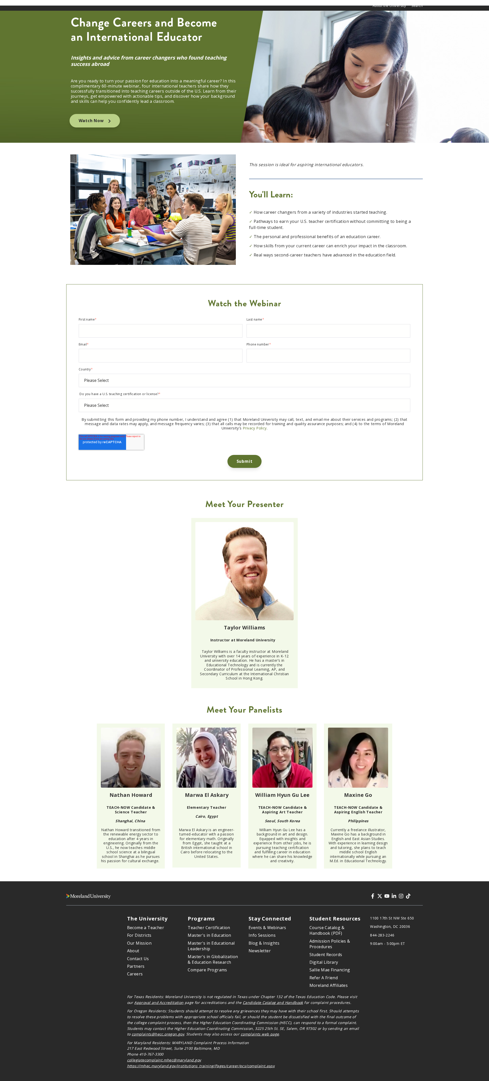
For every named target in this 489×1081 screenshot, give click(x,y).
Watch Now (92, 120)
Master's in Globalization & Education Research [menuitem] (213, 959)
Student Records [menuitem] (325, 954)
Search (417, 5)
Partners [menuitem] (136, 966)
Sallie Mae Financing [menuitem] (329, 970)
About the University (389, 5)
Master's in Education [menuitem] (209, 935)
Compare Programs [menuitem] (207, 970)
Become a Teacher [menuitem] (145, 927)
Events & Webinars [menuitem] (267, 927)
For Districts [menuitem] (139, 935)
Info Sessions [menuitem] (262, 935)
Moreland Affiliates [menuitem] (328, 985)
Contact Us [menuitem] (138, 958)
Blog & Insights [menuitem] (264, 943)
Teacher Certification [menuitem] (209, 927)
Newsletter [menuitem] (260, 951)
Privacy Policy (255, 428)
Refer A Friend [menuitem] (323, 978)
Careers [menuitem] (135, 974)
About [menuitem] (133, 951)
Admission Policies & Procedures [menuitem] (329, 943)
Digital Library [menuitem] (323, 962)
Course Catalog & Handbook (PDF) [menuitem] (326, 930)
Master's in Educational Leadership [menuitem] (211, 946)
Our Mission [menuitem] (139, 943)
